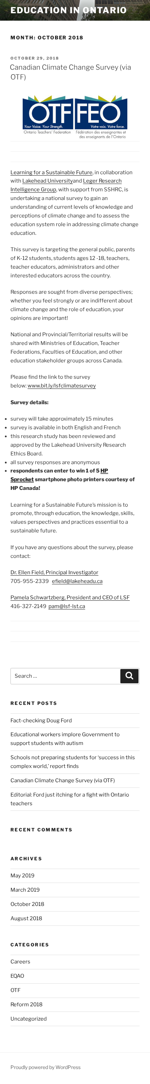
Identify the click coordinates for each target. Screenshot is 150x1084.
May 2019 (22, 875)
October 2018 (27, 904)
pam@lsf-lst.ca (66, 606)
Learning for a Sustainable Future (51, 172)
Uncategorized (28, 1019)
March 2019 (25, 890)
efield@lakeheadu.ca (77, 581)
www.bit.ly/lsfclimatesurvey (62, 386)
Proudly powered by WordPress (45, 1067)
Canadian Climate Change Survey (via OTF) (62, 780)
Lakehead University (47, 181)
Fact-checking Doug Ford (41, 720)
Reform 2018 (26, 1004)
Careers (20, 962)
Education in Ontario (68, 10)
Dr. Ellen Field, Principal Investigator (54, 572)
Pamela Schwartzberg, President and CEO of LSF (70, 597)
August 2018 (26, 918)
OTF (15, 990)
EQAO (17, 976)
